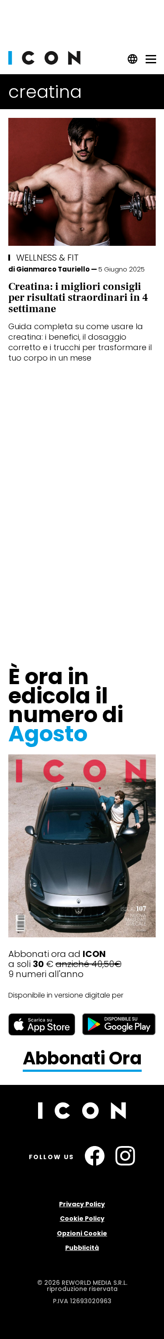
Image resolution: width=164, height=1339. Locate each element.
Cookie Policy (82, 1218)
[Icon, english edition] (133, 62)
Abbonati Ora (82, 1059)
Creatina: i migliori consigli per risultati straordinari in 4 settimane (78, 298)
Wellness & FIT (47, 257)
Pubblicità (82, 1247)
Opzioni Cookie (82, 1233)
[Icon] (44, 62)
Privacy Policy (82, 1204)
